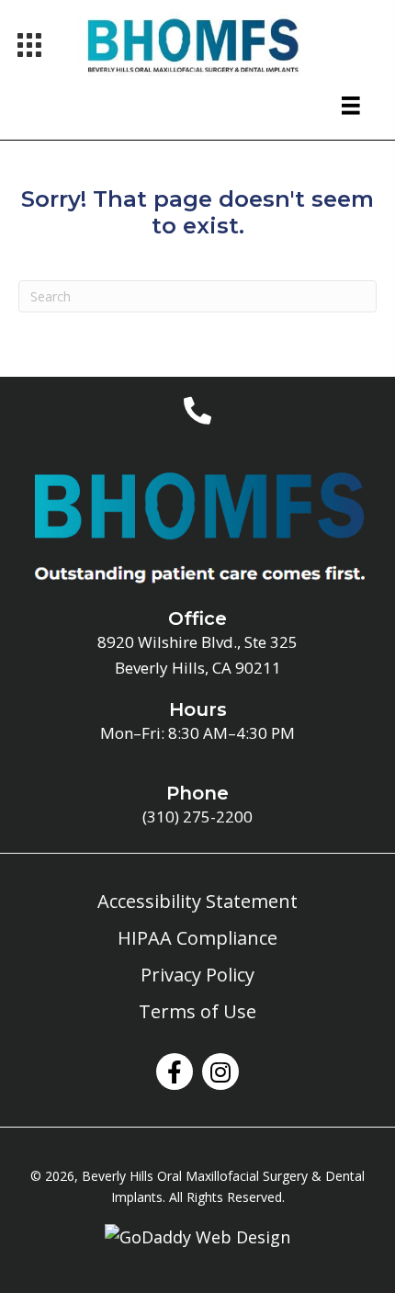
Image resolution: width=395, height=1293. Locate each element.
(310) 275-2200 (197, 816)
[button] (174, 1071)
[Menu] (29, 45)
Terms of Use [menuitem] (197, 1011)
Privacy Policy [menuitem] (197, 974)
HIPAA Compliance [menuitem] (197, 937)
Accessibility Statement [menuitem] (197, 901)
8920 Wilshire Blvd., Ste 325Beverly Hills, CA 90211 (197, 654)
